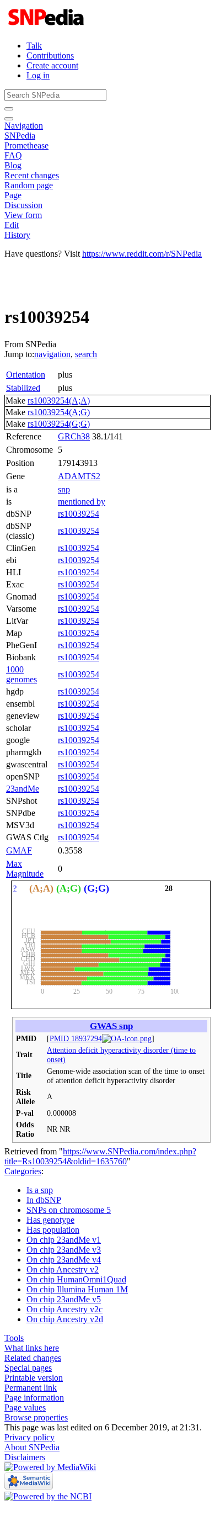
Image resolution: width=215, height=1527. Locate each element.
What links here (31, 1348)
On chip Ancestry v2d (64, 1319)
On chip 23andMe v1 (63, 1239)
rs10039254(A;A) (59, 400)
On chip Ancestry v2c (64, 1309)
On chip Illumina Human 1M (77, 1289)
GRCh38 (74, 436)
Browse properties (36, 1417)
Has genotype (50, 1219)
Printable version (33, 1377)
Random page (28, 185)
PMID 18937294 (76, 1038)
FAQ (13, 155)
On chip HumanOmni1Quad (76, 1279)
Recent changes (31, 175)
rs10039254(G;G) (59, 423)
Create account (52, 65)
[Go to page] (8, 108)
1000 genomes (21, 674)
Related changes (32, 1357)
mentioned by (81, 501)
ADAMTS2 (79, 476)
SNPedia (19, 135)
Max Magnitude (25, 868)
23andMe (22, 788)
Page (13, 195)
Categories (22, 1171)
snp (64, 489)
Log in (38, 75)
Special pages (28, 1367)
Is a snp (39, 1190)
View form (23, 215)
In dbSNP (43, 1200)
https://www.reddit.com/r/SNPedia (142, 253)
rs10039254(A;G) (59, 412)
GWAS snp (111, 1026)
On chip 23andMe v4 (63, 1259)
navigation (52, 354)
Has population (52, 1229)
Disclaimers (24, 1457)
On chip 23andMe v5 (63, 1299)
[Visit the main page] (47, 26)
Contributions (50, 55)
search (86, 354)
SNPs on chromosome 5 (68, 1210)
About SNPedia (32, 1447)
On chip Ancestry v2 (62, 1269)
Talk (34, 45)
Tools (14, 1338)
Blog (13, 165)
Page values (25, 1407)
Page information (34, 1397)
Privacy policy (29, 1437)
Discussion (23, 205)
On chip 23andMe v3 (63, 1249)
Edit (11, 225)
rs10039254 (78, 513)
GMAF (19, 850)
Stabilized (23, 388)
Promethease (26, 145)
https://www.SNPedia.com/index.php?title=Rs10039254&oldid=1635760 (100, 1156)
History (17, 235)
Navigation (23, 125)
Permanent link (30, 1387)
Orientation (25, 374)
